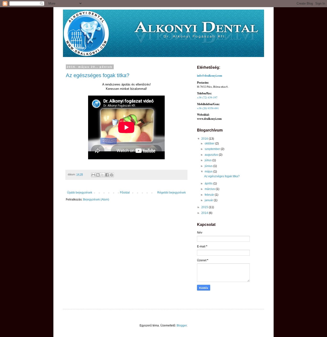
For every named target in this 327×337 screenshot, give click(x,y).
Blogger (182, 325)
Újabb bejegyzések (79, 192)
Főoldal (125, 192)
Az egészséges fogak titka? (97, 75)
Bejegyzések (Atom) (96, 199)
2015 (205, 207)
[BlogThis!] (98, 174)
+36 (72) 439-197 (207, 97)
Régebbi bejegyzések (171, 192)
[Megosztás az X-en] (102, 174)
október (210, 143)
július (208, 160)
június (209, 166)
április (209, 183)
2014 (205, 213)
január (209, 200)
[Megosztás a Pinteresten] (111, 174)
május (209, 171)
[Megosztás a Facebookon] (107, 174)
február (210, 194)
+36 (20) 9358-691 (208, 108)
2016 (205, 138)
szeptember (213, 149)
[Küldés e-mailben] (93, 174)
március (210, 189)
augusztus (212, 154)
